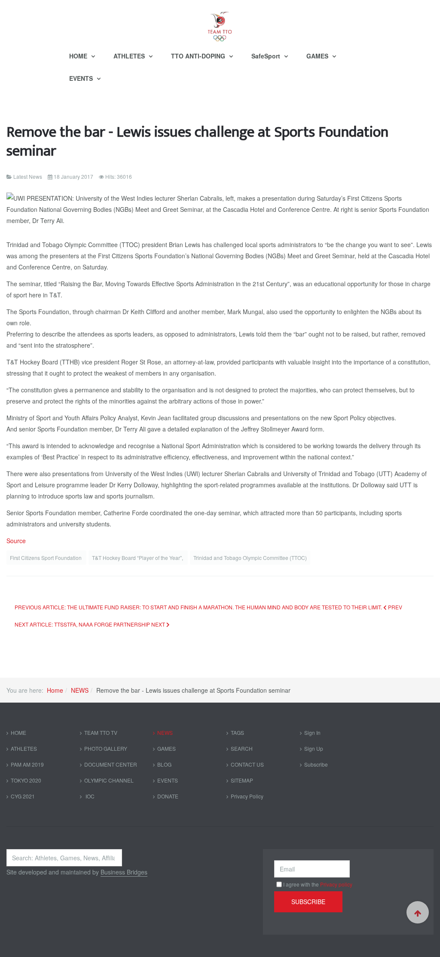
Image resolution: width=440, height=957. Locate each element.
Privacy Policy (247, 796)
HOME (79, 56)
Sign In (312, 732)
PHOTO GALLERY (105, 748)
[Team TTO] (220, 22)
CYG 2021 (23, 796)
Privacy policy (336, 884)
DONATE (167, 796)
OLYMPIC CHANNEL (109, 780)
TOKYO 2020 (26, 780)
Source (16, 540)
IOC (89, 796)
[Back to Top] (417, 912)
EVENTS (82, 78)
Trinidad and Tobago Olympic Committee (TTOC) (250, 557)
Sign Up (313, 748)
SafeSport (266, 56)
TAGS (237, 732)
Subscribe (316, 764)
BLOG (164, 764)
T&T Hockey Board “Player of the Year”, (138, 557)
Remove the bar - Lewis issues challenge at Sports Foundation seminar (197, 141)
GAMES (318, 56)
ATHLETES (130, 56)
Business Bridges (124, 872)
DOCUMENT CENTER (110, 764)
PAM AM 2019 (27, 764)
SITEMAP (242, 780)
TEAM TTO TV (100, 732)
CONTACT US (247, 764)
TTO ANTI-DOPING (199, 56)
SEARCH (242, 748)
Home (55, 690)
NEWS (80, 690)
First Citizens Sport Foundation (46, 557)
